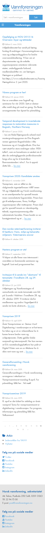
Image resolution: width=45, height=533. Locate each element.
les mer (17, 165)
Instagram (9, 467)
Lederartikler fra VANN (16, 440)
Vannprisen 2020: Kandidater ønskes (21, 176)
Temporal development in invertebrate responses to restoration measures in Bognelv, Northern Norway (21, 123)
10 (26, 426)
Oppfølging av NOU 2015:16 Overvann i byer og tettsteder (17, 38)
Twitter (8, 457)
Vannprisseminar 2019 (14, 393)
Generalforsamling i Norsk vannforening (15, 363)
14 (18, 429)
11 (31, 426)
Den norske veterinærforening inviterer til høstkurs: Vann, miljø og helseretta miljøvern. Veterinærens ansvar (21, 231)
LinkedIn (8, 470)
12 (36, 426)
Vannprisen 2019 (11, 316)
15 (23, 429)
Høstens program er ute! (14, 249)
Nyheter (9, 443)
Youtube (8, 463)
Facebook (9, 460)
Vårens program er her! (14, 92)
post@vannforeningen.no (20, 502)
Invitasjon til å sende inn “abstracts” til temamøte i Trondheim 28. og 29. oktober (21, 277)
